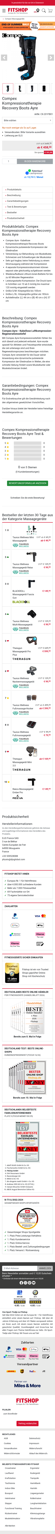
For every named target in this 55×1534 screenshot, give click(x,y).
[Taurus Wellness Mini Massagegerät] (31, 529)
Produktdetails (14, 189)
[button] (8, 88)
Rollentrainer (35, 1498)
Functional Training (13, 1508)
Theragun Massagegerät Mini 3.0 (22, 762)
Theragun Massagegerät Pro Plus (22, 651)
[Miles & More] (27, 1383)
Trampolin (34, 1478)
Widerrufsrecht (35, 1448)
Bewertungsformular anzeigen (27, 483)
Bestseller (12, 212)
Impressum (34, 1443)
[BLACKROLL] (21, 602)
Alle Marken (10, 1526)
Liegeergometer (37, 1493)
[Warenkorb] (51, 10)
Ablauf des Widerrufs (38, 1453)
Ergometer (34, 1468)
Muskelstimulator (12, 1518)
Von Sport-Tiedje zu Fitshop (14, 1312)
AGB (6, 1438)
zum (10, 1414)
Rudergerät (35, 1473)
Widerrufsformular (12, 1453)
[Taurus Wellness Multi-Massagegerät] (31, 613)
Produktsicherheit (15, 218)
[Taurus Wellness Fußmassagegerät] (31, 724)
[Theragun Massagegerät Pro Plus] (31, 640)
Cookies (7, 1443)
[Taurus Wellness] (21, 545)
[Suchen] (44, 11)
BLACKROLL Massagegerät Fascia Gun (23, 594)
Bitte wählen (10, 120)
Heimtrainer (10, 1498)
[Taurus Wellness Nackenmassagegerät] (31, 670)
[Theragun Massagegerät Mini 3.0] (31, 751)
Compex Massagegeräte (14, 19)
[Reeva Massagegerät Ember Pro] (31, 781)
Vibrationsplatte (37, 1518)
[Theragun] (21, 659)
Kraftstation (10, 1478)
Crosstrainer (10, 1468)
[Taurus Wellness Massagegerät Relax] (31, 556)
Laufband (9, 1473)
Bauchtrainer (36, 1508)
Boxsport (9, 1493)
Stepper (8, 1503)
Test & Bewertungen (17, 206)
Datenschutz (34, 1438)
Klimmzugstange (37, 1513)
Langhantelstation (38, 1503)
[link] (15, 916)
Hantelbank (35, 1483)
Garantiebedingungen (17, 201)
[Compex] (12, 35)
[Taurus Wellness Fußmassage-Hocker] (31, 697)
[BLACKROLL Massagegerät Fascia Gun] (31, 583)
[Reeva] (21, 797)
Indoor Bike (10, 1488)
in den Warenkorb (34, 161)
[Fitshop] (18, 10)
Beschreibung (14, 195)
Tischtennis (10, 1483)
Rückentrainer (11, 1513)
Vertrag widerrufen (27, 1423)
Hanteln (33, 1488)
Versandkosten (10, 1448)
